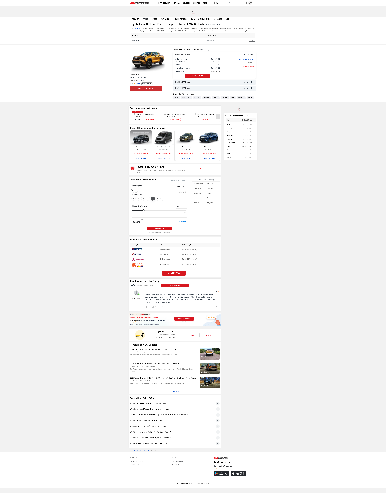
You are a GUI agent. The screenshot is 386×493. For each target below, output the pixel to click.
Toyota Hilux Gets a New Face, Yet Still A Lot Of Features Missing (153, 349)
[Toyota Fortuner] (141, 137)
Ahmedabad (231, 143)
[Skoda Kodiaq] (186, 137)
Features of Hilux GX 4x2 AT (246, 59)
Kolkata (229, 128)
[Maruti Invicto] (209, 137)
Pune (228, 146)
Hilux (148, 450)
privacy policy (177, 461)
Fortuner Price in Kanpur (141, 153)
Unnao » (176, 97)
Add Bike (208, 335)
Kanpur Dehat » (186, 97)
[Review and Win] (175, 319)
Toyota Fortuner (141, 147)
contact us (134, 464)
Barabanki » (241, 97)
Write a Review (146, 83)
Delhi (228, 125)
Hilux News (175, 391)
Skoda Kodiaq (186, 147)
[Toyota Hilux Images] (150, 60)
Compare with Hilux (141, 158)
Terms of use (177, 457)
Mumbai (229, 139)
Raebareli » (225, 97)
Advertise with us (137, 461)
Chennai (229, 150)
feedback (175, 464)
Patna (228, 153)
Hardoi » (250, 97)
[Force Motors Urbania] (164, 137)
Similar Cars (204, 19)
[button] (217, 3)
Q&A (193, 19)
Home (131, 450)
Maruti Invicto (208, 147)
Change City (205, 50)
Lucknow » (197, 97)
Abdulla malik (136, 298)
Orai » (233, 97)
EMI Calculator (179, 72)
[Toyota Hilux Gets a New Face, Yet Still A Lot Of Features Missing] (210, 354)
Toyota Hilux (137, 28)
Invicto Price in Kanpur (209, 153)
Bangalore (230, 132)
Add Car (192, 335)
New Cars (136, 450)
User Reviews (181, 19)
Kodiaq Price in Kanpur (186, 153)
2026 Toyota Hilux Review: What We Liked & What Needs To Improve (154, 364)
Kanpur (142, 80)
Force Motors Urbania (163, 147)
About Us (133, 457)
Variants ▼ (166, 19)
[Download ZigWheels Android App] (221, 473)
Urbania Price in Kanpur (163, 153)
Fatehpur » (206, 97)
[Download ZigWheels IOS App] (238, 473)
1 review (137, 83)
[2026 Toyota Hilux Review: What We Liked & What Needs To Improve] (210, 368)
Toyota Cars (143, 450)
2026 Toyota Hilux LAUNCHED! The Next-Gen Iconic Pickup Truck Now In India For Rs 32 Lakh (163, 378)
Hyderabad (230, 135)
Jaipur (229, 157)
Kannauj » (216, 97)
